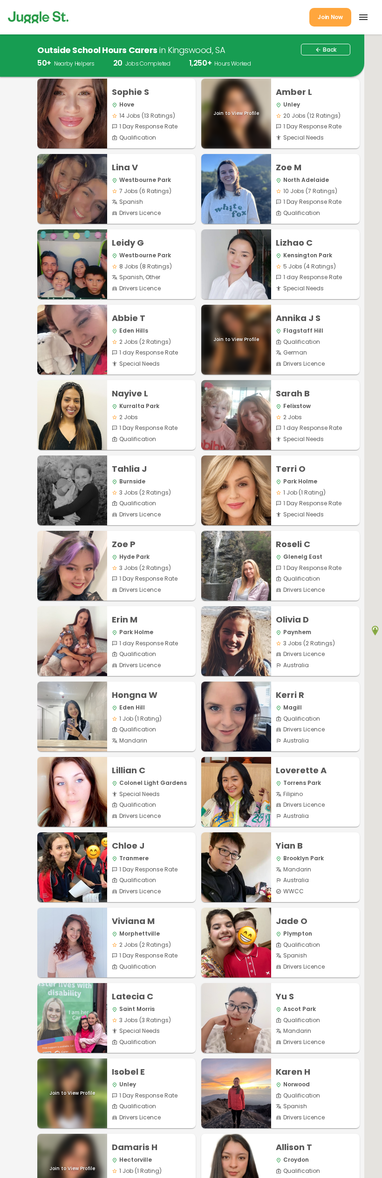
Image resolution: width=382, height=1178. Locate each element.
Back (325, 50)
